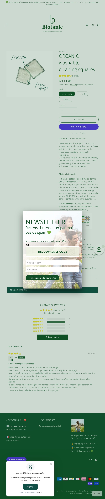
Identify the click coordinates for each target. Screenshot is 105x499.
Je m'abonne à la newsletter (42, 278)
